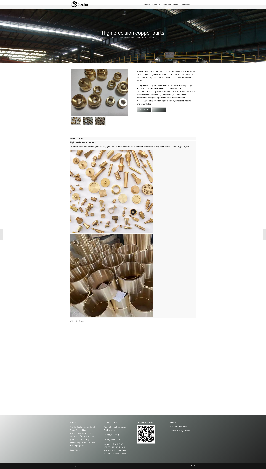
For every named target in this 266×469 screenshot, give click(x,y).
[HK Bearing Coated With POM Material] (1, 234)
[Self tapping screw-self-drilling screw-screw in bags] (264, 234)
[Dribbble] (194, 465)
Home (122, 37)
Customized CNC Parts (131, 37)
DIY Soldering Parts (178, 426)
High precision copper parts (133, 33)
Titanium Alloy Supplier (180, 430)
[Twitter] (191, 465)
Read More (75, 450)
